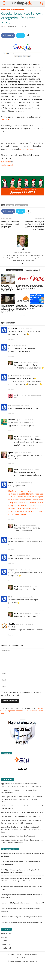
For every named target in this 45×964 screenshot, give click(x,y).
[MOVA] (22, 769)
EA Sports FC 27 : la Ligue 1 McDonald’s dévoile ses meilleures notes (19, 791)
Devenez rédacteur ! (30, 954)
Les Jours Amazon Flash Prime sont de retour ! (36, 306)
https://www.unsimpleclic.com (22, 252)
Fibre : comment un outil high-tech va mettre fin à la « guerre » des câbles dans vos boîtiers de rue (8, 308)
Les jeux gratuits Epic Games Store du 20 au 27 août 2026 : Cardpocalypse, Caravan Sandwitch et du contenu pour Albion (22, 799)
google (17, 205)
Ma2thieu (18, 362)
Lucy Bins (4, 878)
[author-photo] (22, 241)
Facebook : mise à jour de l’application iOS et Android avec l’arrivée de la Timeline (34, 225)
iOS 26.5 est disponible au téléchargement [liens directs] (26, 903)
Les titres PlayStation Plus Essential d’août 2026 (18, 836)
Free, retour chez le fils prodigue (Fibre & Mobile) (36, 286)
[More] (28, 35)
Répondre (11, 339)
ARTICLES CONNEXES (14, 270)
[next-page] (24, 316)
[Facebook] (22, 264)
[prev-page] (21, 316)
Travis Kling (4, 895)
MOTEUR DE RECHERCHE (17, 9)
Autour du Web (6, 933)
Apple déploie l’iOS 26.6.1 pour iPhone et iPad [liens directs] (22, 812)
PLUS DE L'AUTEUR (31, 270)
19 (25, 26)
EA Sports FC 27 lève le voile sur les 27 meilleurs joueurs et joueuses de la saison (22, 807)
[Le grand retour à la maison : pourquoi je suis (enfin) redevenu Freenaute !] (22, 279)
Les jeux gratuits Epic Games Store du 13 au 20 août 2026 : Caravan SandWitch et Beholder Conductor (22, 822)
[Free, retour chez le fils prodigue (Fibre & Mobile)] (37, 279)
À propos (11, 954)
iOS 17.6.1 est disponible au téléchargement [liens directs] (25, 917)
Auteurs (19, 954)
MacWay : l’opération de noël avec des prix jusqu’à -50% (10, 224)
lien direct (5, 120)
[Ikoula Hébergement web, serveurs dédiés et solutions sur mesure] (22, 760)
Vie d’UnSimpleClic (22, 957)
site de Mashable (26, 149)
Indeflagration (6, 944)
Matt (5, 26)
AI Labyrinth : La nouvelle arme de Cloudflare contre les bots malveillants (22, 307)
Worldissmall (6, 948)
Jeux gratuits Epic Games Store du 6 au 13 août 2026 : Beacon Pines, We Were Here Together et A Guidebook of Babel (21, 829)
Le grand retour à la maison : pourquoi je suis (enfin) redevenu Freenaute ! (22, 287)
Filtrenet (4, 941)
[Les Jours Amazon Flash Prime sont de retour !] (37, 299)
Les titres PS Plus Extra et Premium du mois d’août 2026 (21, 816)
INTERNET (5, 9)
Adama (3, 903)
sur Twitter (6, 162)
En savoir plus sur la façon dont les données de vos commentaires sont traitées (21, 710)
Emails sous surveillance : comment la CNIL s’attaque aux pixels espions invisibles (7, 288)
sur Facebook (7, 165)
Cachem (4, 937)
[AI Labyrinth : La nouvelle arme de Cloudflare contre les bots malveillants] (22, 299)
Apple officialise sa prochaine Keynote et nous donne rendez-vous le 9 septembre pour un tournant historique (21, 785)
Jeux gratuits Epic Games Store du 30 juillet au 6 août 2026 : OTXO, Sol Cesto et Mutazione (22, 841)
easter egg (10, 205)
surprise (24, 205)
